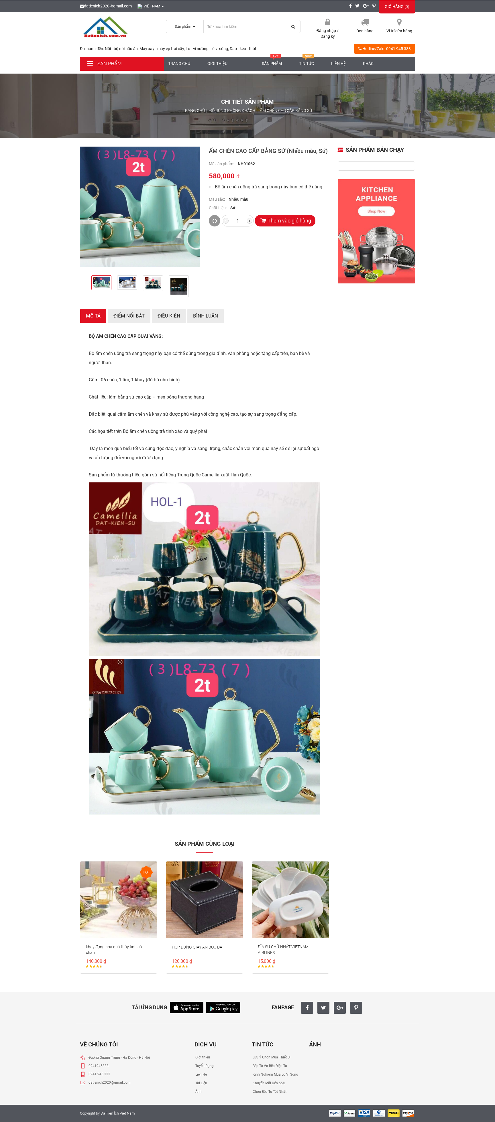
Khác (368, 63)
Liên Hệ (201, 1074)
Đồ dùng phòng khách (232, 110)
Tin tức (306, 63)
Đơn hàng (365, 31)
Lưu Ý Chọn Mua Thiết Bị (271, 1057)
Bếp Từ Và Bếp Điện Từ (269, 1066)
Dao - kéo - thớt (243, 48)
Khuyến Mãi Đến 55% (268, 1083)
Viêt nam (152, 6)
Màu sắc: (217, 199)
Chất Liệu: (218, 208)
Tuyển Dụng (204, 1066)
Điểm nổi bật (129, 316)
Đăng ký (328, 36)
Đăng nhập (327, 30)
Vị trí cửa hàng (399, 31)
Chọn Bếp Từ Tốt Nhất (269, 1092)
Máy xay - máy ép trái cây (162, 48)
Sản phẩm (109, 63)
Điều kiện (169, 316)
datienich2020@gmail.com (108, 6)
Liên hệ (338, 63)
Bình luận (205, 316)
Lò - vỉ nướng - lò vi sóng (207, 48)
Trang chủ (179, 63)
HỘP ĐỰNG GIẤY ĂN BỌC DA (197, 947)
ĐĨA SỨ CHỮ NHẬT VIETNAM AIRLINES (283, 949)
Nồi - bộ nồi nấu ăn (121, 48)
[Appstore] (186, 1007)
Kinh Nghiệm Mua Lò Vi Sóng (275, 1074)
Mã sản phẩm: (222, 163)
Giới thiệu (217, 63)
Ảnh (198, 1092)
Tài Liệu (201, 1083)
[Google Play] (223, 1007)
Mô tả (93, 316)
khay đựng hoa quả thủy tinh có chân (114, 949)
